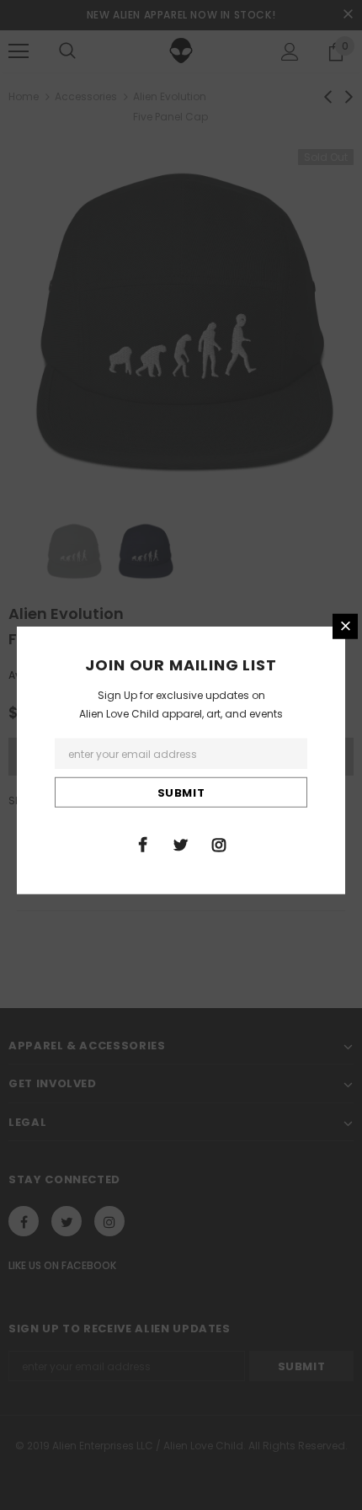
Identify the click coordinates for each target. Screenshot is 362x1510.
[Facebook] (143, 843)
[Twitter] (181, 843)
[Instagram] (219, 843)
